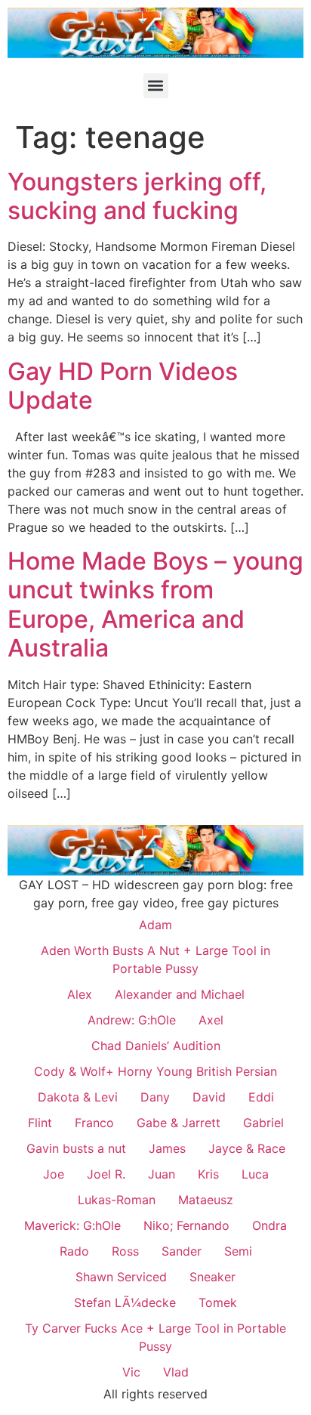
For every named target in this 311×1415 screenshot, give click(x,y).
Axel (211, 1019)
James (167, 1148)
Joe (53, 1174)
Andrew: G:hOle (132, 1019)
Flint (40, 1122)
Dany (155, 1097)
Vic (131, 1371)
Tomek (218, 1302)
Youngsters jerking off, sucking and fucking (137, 196)
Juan (161, 1174)
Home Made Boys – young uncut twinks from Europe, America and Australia (155, 604)
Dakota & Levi (78, 1097)
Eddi (261, 1097)
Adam (155, 924)
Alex (79, 994)
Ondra (269, 1225)
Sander (182, 1251)
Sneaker (212, 1276)
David (209, 1097)
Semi (238, 1251)
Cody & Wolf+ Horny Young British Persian (155, 1071)
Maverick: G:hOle (72, 1225)
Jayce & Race (246, 1148)
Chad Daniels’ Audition (155, 1045)
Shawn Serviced (121, 1276)
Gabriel (263, 1122)
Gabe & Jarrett (178, 1122)
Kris (208, 1174)
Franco (94, 1122)
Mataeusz (205, 1199)
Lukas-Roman (117, 1199)
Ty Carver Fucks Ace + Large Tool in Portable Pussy (155, 1337)
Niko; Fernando (186, 1225)
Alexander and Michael (180, 994)
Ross (125, 1251)
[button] (155, 85)
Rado (74, 1251)
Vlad (176, 1371)
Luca (255, 1174)
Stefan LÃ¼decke (125, 1302)
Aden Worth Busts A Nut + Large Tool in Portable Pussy (155, 959)
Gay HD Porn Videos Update (123, 386)
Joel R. (106, 1174)
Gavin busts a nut (76, 1148)
